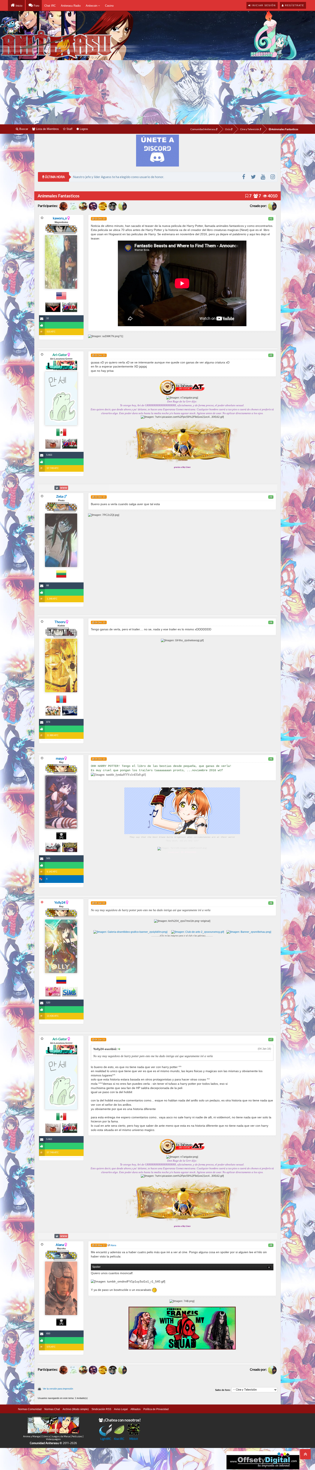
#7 (271, 1039)
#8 (271, 1245)
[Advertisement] (157, 92)
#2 (271, 355)
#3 (271, 497)
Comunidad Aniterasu (203, 129)
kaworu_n (60, 218)
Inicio (18, 5)
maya (60, 758)
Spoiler (96, 1266)
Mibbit (133, 1438)
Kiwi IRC (119, 1438)
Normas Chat (52, 1409)
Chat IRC (50, 5)
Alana (60, 1244)
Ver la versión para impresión (58, 1388)
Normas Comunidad (30, 1409)
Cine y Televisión (250, 129)
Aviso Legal (121, 1409)
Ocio (228, 129)
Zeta (59, 496)
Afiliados (135, 1409)
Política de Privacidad (156, 1409)
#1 (271, 218)
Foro (36, 5)
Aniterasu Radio (71, 5)
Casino (109, 5)
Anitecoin (92, 5)
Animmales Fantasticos (284, 129)
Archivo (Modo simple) (76, 1409)
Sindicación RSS (101, 1409)
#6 (271, 903)
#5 (271, 759)
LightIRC (105, 1438)
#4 (271, 622)
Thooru (59, 622)
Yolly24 (59, 902)
